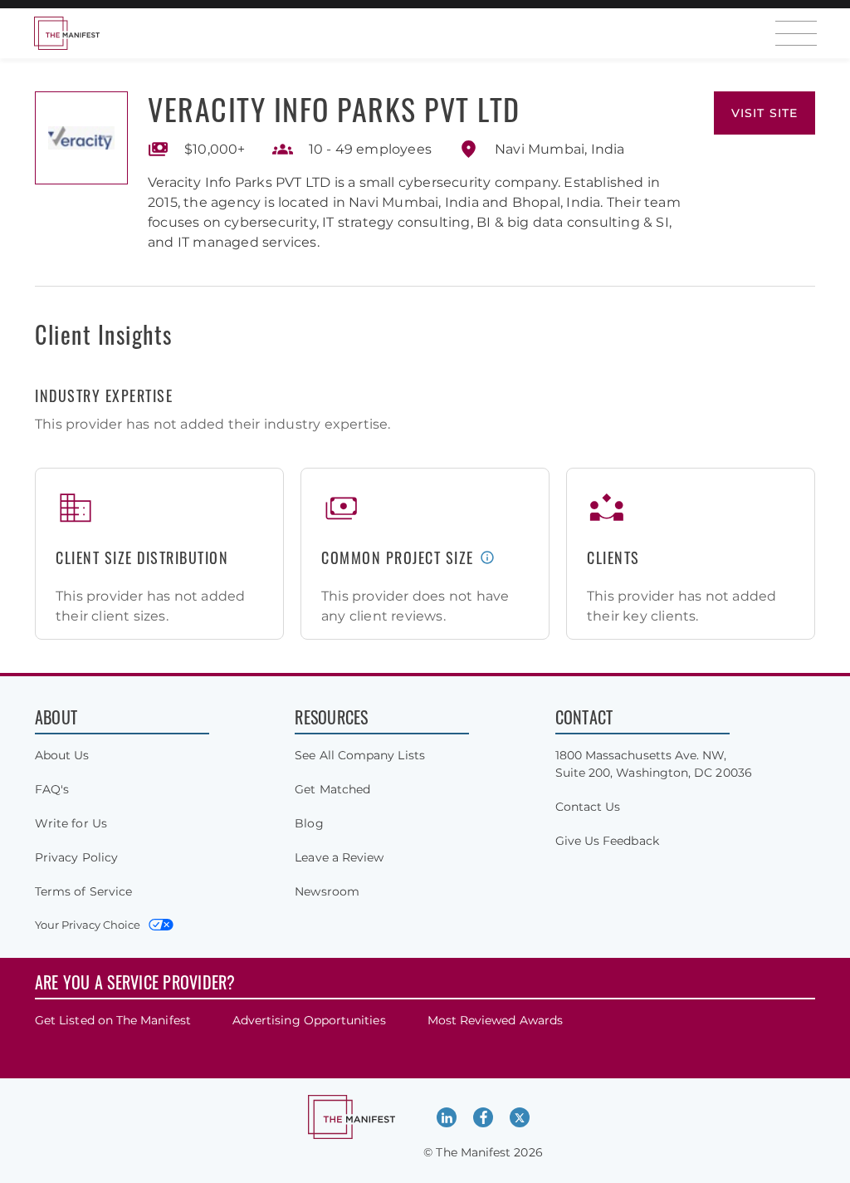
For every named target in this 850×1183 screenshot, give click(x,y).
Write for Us (71, 823)
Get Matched (332, 789)
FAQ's (52, 789)
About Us (62, 755)
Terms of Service (83, 891)
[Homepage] (66, 33)
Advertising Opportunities (309, 1020)
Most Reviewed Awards (495, 1020)
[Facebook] (483, 1117)
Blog (309, 823)
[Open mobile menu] (796, 33)
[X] (520, 1117)
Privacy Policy (76, 857)
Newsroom (327, 891)
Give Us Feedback (607, 840)
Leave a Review (339, 857)
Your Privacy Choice (87, 924)
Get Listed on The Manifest (113, 1020)
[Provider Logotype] (81, 137)
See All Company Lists (359, 755)
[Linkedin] (447, 1117)
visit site (764, 113)
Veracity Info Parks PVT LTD (334, 108)
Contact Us (588, 806)
